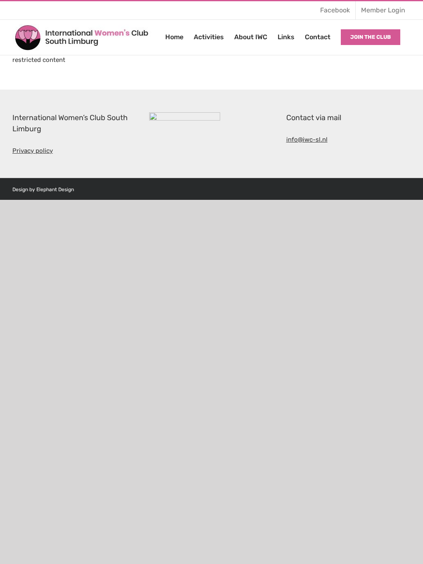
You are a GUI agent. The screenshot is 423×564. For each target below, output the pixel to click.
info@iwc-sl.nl (307, 139)
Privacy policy (32, 150)
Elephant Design (55, 189)
